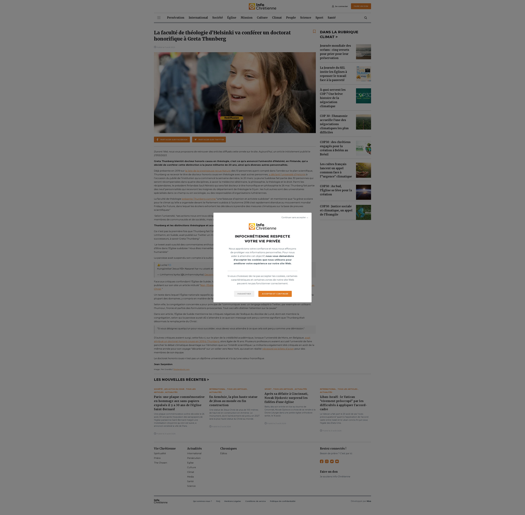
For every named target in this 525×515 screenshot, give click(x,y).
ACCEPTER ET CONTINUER (275, 294)
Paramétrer (244, 294)
